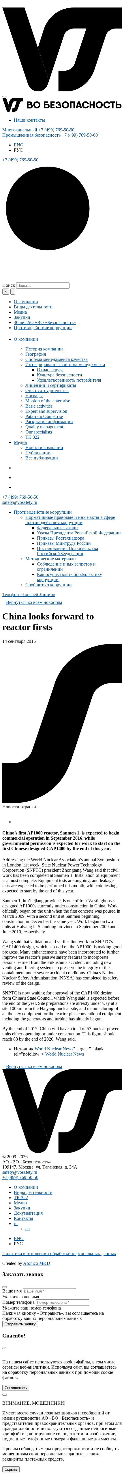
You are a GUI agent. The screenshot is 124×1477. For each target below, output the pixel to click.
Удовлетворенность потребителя (69, 380)
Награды (34, 395)
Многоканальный (38, 129)
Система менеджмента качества (56, 359)
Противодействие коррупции (43, 327)
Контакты (23, 1218)
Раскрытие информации (49, 421)
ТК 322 (32, 437)
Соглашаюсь (16, 1388)
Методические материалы (50, 558)
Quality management (44, 426)
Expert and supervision (46, 411)
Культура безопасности (59, 374)
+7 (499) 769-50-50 (20, 497)
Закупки (22, 317)
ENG (19, 144)
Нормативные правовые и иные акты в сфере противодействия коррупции (70, 520)
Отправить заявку (20, 1324)
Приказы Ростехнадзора (60, 538)
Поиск (8, 285)
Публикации (37, 452)
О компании (26, 301)
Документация (28, 1213)
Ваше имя (12, 1290)
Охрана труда (50, 369)
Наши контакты (29, 120)
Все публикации (41, 457)
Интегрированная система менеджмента (65, 364)
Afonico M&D (36, 1263)
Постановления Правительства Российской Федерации (67, 551)
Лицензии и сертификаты (50, 385)
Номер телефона (18, 1302)
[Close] (4, 1287)
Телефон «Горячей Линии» (28, 594)
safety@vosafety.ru (19, 502)
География (35, 354)
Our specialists (38, 431)
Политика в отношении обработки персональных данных (59, 1253)
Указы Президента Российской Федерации (79, 532)
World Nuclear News (54, 1048)
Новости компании (44, 447)
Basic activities (38, 406)
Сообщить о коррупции (48, 584)
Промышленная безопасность (50, 135)
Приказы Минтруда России (64, 543)
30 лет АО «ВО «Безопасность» (45, 322)
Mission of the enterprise (47, 400)
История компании (44, 348)
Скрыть (11, 1469)
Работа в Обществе (44, 416)
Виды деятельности (33, 306)
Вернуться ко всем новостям (34, 602)
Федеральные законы (57, 527)
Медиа (20, 312)
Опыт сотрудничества (47, 390)
